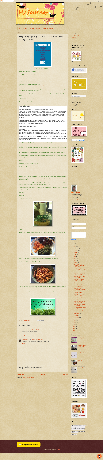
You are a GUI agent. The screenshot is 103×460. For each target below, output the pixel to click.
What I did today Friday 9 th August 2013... (79, 298)
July (75, 260)
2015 (74, 322)
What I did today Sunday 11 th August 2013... (79, 305)
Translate (82, 98)
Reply (23, 335)
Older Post (65, 374)
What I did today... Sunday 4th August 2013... (80, 277)
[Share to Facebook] (42, 320)
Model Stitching (35, 28)
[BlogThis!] (39, 320)
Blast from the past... (78, 292)
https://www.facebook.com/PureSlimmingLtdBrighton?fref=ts (37, 85)
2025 (74, 330)
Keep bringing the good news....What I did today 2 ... (80, 270)
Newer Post (20, 374)
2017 (74, 326)
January (76, 248)
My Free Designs (48, 28)
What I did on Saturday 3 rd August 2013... (79, 274)
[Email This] (37, 320)
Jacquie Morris (25, 339)
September (76, 313)
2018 (74, 328)
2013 (74, 246)
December (76, 317)
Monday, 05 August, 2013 (37, 339)
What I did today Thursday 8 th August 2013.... (79, 295)
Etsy (72, 39)
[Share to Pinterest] (43, 320)
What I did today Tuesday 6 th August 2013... (79, 285)
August (76, 262)
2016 (74, 324)
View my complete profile (76, 199)
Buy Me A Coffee (75, 35)
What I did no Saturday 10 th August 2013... (79, 302)
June (75, 258)
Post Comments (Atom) (28, 377)
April (75, 254)
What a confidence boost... (80, 310)
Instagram (73, 37)
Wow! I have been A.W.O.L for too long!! (82, 346)
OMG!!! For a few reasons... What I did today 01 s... (79, 265)
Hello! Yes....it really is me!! (81, 353)
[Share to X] (40, 320)
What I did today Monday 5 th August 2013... (80, 280)
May (75, 256)
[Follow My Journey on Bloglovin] (78, 140)
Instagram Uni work (75, 41)
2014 (74, 320)
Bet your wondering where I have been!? (80, 308)
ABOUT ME (23, 28)
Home (43, 374)
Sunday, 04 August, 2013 (34, 329)
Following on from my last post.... (81, 338)
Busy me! (80, 360)
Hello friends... (81, 367)
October (76, 315)
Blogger (58, 449)
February (76, 250)
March (75, 252)
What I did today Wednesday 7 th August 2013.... (79, 289)
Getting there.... (77, 282)
